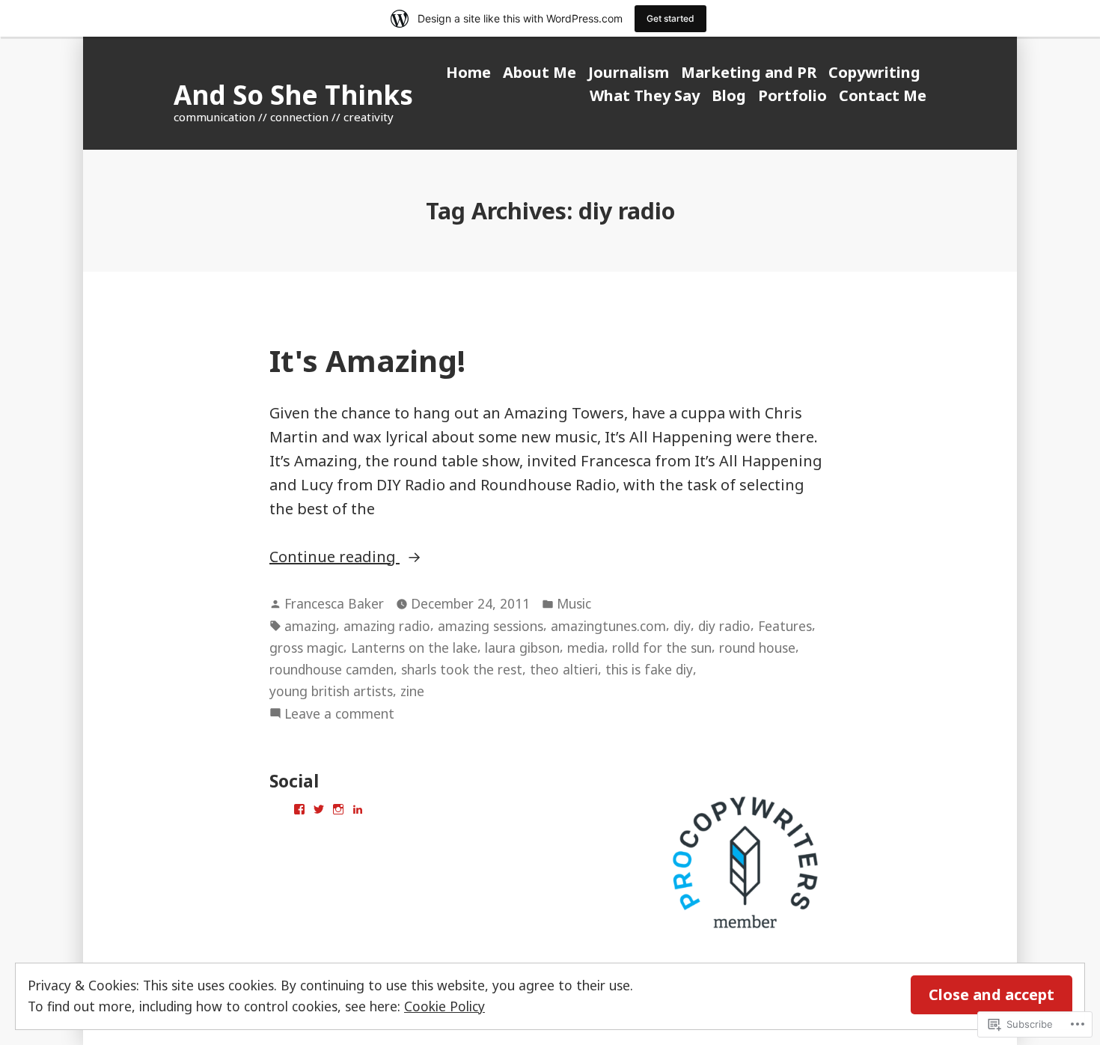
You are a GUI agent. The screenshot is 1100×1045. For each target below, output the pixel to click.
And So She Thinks (293, 94)
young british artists (331, 691)
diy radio (724, 626)
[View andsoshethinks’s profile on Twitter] (319, 809)
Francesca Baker (334, 603)
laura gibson (522, 647)
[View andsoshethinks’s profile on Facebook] (299, 809)
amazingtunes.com (608, 626)
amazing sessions (490, 626)
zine (412, 691)
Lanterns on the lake (414, 647)
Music (574, 603)
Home (468, 72)
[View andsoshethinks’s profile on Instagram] (338, 809)
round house (757, 647)
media (586, 647)
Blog (729, 95)
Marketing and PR (748, 72)
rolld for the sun (662, 647)
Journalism (628, 72)
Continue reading (334, 557)
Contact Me (882, 95)
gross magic (306, 647)
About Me (539, 72)
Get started (670, 18)
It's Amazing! (367, 360)
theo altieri (564, 669)
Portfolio (792, 95)
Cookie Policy (444, 1006)
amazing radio (386, 626)
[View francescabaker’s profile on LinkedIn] (358, 809)
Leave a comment (339, 714)
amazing (310, 626)
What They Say (645, 95)
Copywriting (874, 72)
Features (785, 626)
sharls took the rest (461, 669)
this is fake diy (649, 669)
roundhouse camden (331, 669)
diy (682, 626)
